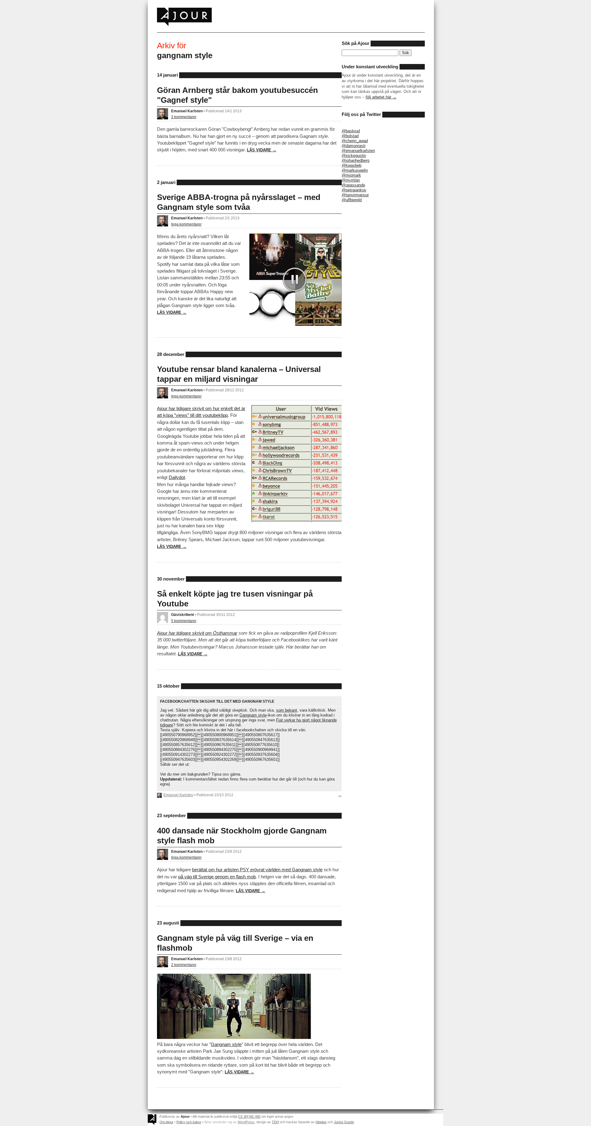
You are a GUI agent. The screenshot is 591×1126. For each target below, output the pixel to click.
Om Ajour (166, 1122)
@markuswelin (355, 170)
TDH (275, 1122)
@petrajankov (354, 190)
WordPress (246, 1122)
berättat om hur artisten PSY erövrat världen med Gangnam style (257, 869)
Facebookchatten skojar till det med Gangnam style (217, 701)
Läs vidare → (261, 150)
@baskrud (351, 131)
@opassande (353, 185)
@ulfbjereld (352, 200)
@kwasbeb (351, 165)
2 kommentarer (183, 965)
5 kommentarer (183, 621)
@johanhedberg (355, 160)
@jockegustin (354, 155)
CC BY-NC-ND (249, 1116)
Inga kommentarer (186, 224)
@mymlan (351, 180)
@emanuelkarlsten (358, 150)
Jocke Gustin (344, 1122)
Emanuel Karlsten (187, 111)
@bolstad (350, 136)
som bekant (286, 710)
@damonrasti (353, 145)
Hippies (321, 1122)
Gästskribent (182, 615)
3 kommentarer (183, 117)
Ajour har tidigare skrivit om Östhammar (197, 633)
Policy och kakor (188, 1122)
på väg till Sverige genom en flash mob (217, 876)
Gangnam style (253, 715)
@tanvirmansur (355, 195)
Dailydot (177, 477)
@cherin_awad (355, 140)
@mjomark (351, 175)
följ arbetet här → (381, 97)
